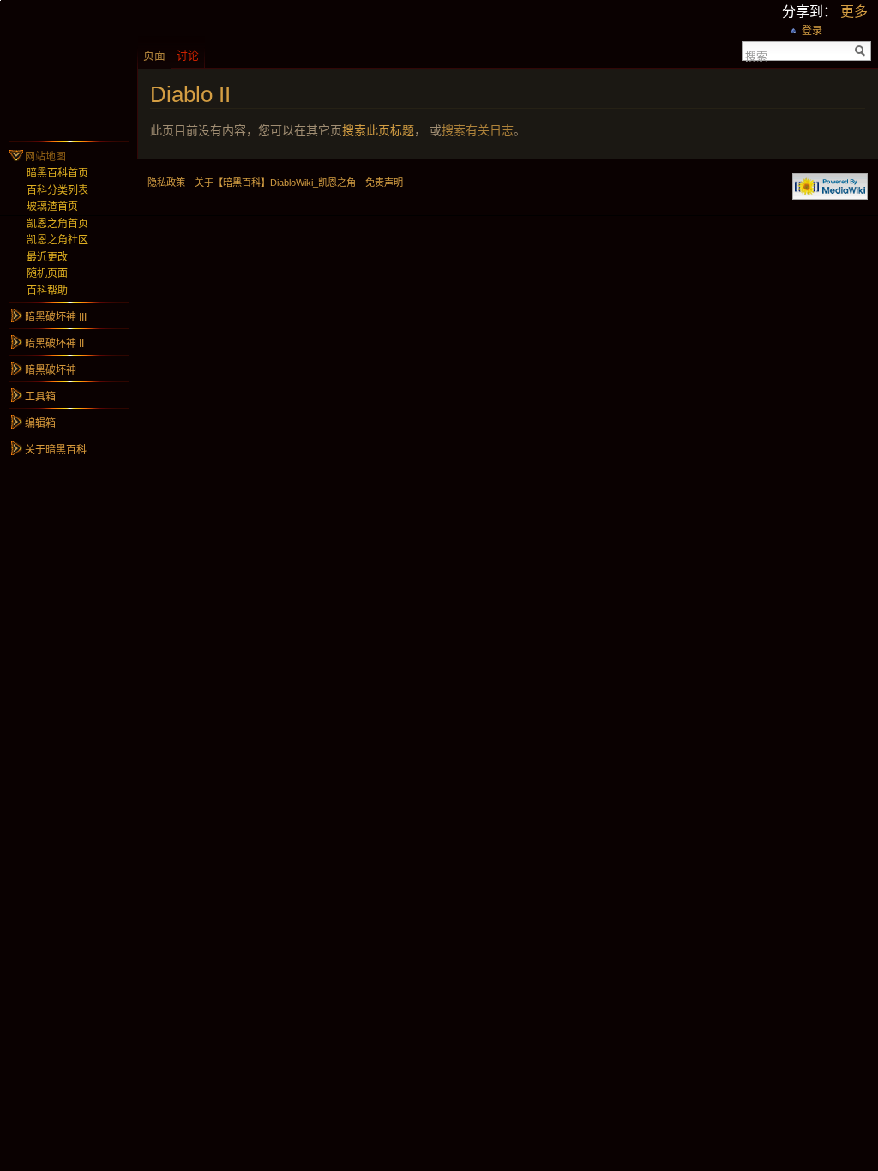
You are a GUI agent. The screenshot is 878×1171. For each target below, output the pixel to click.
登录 (812, 31)
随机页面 (47, 273)
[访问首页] (68, 68)
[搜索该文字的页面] (860, 51)
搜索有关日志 (478, 130)
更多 (854, 11)
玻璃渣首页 (52, 207)
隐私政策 (166, 182)
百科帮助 (47, 291)
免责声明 (384, 182)
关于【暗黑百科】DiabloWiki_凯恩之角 (275, 182)
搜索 (756, 55)
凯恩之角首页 (57, 224)
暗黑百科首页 (57, 173)
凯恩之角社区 (57, 240)
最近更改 (47, 257)
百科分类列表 (57, 190)
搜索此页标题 (378, 130)
